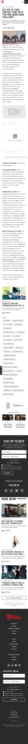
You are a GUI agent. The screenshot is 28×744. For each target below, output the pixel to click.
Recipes (14, 633)
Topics (14, 639)
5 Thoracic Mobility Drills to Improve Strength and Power (13, 585)
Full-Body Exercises (8, 6)
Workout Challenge (9, 394)
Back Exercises (7, 328)
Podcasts (14, 646)
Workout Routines (7, 301)
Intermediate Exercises (10, 355)
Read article (6, 313)
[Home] (3, 3)
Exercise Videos (14, 644)
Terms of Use (14, 712)
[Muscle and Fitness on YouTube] (17, 491)
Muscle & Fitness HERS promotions (12, 466)
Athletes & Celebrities (14, 628)
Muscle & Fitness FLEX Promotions (12, 468)
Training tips (7, 390)
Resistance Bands (8, 378)
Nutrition (14, 626)
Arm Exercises (18, 324)
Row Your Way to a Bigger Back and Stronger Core (12, 522)
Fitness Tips (7, 351)
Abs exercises (7, 320)
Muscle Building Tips (9, 371)
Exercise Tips (19, 347)
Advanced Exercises (18, 320)
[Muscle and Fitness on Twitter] (11, 491)
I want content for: (14, 460)
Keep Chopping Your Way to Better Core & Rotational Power (13, 554)
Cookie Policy (14, 715)
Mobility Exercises (8, 363)
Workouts (14, 623)
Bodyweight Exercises (9, 332)
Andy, (4, 45)
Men (14, 462)
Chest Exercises (8, 340)
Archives (14, 657)
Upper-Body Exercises (18, 390)
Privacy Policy (14, 714)
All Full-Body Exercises (14, 598)
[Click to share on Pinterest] (1, 373)
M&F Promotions (7, 465)
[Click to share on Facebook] (1, 367)
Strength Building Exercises (11, 386)
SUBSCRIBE (7, 473)
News (7, 422)
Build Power (7, 336)
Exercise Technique (9, 347)
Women (19, 462)
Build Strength (16, 336)
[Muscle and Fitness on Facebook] (6, 491)
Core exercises (18, 340)
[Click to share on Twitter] (1, 370)
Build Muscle (20, 332)
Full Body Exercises (17, 351)
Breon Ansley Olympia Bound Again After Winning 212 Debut (8, 427)
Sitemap (14, 659)
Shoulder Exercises (9, 382)
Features (14, 631)
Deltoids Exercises (8, 343)
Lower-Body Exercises (9, 359)
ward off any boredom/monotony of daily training (11, 54)
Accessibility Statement (14, 717)
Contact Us (14, 711)
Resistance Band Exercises (10, 374)
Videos (14, 641)
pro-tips (19, 371)
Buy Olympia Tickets (14, 654)
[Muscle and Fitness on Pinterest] (22, 491)
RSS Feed (14, 649)
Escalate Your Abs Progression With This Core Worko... (14, 305)
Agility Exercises (8, 324)
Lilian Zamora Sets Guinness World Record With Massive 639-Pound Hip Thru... (20, 428)
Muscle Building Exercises (10, 367)
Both (10, 462)
